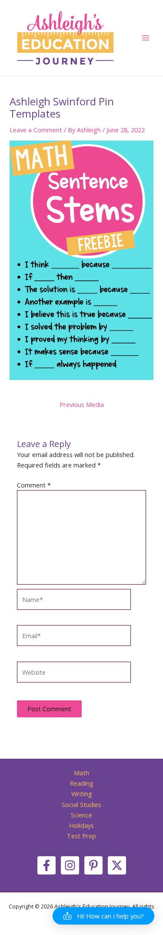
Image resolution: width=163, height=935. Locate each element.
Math (81, 772)
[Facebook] (46, 865)
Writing (81, 793)
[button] (103, 916)
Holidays (81, 825)
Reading (81, 783)
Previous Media (82, 404)
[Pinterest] (93, 865)
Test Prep (81, 835)
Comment (34, 485)
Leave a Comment (36, 129)
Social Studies (81, 804)
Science (81, 815)
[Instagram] (70, 865)
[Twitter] (117, 865)
